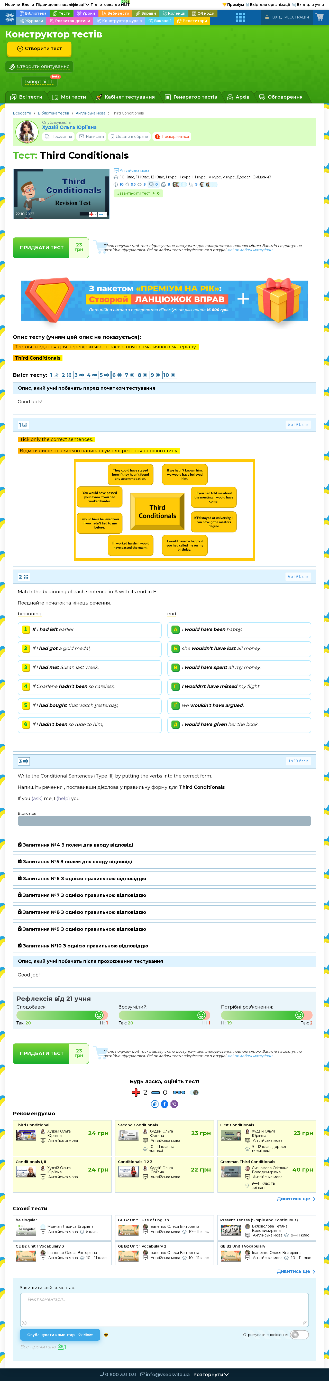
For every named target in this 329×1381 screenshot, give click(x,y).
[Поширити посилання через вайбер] (174, 1104)
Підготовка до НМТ (110, 4)
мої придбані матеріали (249, 249)
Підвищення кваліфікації (62, 4)
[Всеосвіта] (9, 17)
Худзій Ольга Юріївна (69, 127)
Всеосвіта (22, 113)
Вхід (277, 17)
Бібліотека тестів (53, 113)
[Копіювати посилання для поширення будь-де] (155, 1104)
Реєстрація (296, 17)
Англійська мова (90, 113)
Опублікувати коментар (60, 1334)
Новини (12, 4)
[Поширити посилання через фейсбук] (164, 1104)
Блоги (28, 4)
